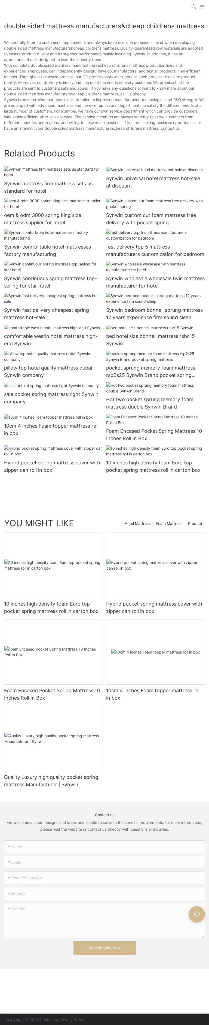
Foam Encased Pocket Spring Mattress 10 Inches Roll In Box (154, 434)
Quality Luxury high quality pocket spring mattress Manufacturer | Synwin (51, 780)
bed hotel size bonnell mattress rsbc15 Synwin (150, 339)
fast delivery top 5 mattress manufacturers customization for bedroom (155, 250)
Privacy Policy (71, 1019)
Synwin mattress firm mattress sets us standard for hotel (48, 187)
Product (195, 523)
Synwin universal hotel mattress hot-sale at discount (153, 182)
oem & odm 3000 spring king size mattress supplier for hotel (42, 218)
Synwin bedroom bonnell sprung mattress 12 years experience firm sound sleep (154, 313)
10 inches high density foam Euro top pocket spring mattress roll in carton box (153, 466)
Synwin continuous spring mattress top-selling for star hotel (50, 282)
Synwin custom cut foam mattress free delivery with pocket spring (151, 218)
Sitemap (50, 1019)
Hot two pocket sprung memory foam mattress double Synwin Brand (149, 403)
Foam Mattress (169, 523)
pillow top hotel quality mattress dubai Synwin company (48, 371)
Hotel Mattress (137, 523)
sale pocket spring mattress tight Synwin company (51, 397)
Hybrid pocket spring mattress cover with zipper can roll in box (52, 466)
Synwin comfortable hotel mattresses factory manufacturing (47, 250)
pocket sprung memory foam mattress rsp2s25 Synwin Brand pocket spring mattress (150, 372)
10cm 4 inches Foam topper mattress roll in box (51, 429)
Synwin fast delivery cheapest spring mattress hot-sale (46, 313)
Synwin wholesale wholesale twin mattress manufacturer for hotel (155, 282)
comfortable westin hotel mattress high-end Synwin (51, 339)
